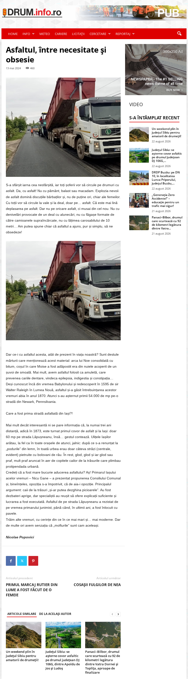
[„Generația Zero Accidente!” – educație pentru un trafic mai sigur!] (139, 200)
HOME (13, 34)
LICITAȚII (78, 34)
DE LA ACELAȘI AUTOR (55, 614)
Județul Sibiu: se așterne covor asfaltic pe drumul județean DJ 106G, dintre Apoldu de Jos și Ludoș (63, 659)
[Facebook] (11, 561)
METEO (44, 34)
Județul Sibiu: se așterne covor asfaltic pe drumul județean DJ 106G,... (167, 155)
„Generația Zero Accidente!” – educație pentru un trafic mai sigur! (165, 200)
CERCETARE (98, 34)
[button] (179, 33)
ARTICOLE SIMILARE (21, 614)
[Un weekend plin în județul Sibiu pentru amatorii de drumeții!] (23, 635)
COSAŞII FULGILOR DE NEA (97, 584)
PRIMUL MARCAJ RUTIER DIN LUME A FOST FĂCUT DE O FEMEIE (32, 589)
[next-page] (118, 614)
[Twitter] (22, 561)
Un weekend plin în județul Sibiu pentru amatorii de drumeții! (22, 655)
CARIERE (61, 34)
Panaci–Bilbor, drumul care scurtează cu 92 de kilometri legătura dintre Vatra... (167, 222)
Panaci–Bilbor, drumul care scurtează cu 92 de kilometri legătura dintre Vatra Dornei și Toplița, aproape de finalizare (102, 662)
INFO (26, 34)
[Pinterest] (33, 561)
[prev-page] (112, 614)
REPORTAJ (123, 34)
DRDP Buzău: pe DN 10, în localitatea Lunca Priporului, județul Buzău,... (166, 177)
